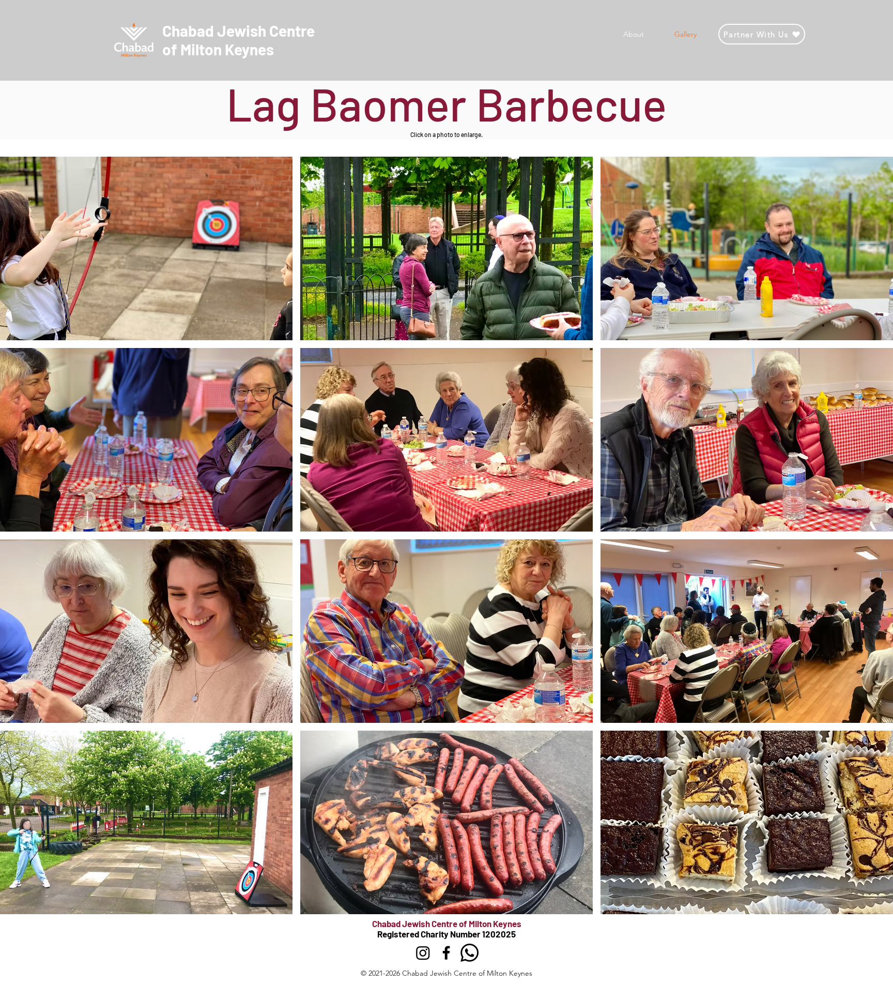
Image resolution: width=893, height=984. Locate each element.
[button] (146, 248)
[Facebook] (446, 953)
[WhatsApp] (469, 953)
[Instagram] (423, 953)
